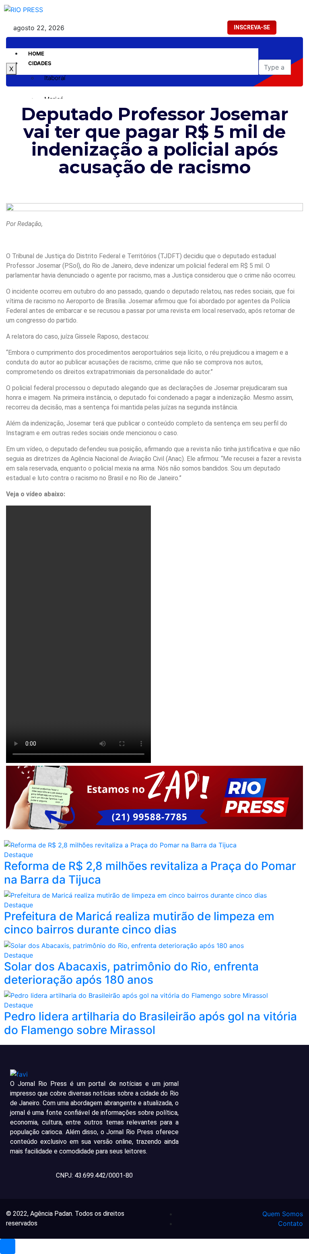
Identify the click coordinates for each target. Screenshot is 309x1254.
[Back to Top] (7, 1246)
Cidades (40, 63)
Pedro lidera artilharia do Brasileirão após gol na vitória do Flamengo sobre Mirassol (150, 1023)
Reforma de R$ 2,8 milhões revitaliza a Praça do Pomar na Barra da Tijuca (150, 872)
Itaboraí (55, 78)
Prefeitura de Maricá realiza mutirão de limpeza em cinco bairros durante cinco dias (139, 923)
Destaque (18, 855)
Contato (290, 1223)
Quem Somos (282, 1214)
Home (36, 53)
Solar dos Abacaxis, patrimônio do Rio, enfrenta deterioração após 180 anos (131, 973)
